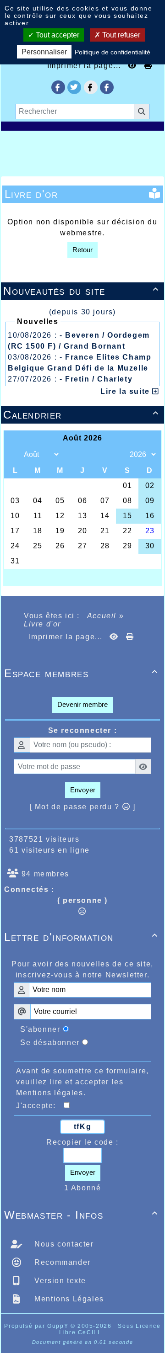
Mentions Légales (68, 1299)
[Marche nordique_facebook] (107, 87)
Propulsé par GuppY (37, 1326)
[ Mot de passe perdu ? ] (83, 807)
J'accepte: (40, 1105)
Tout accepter (56, 35)
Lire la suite (126, 391)
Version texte (59, 1280)
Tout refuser (120, 35)
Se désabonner (50, 1042)
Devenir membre (82, 704)
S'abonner (40, 1029)
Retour (82, 250)
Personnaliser (44, 52)
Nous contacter (63, 1244)
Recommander (61, 1262)
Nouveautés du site (81, 291)
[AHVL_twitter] (74, 87)
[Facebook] (91, 87)
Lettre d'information (81, 937)
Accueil (102, 616)
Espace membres (81, 673)
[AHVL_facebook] (58, 87)
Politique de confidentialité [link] (112, 52)
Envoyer (82, 790)
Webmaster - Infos (81, 1215)
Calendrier (81, 415)
